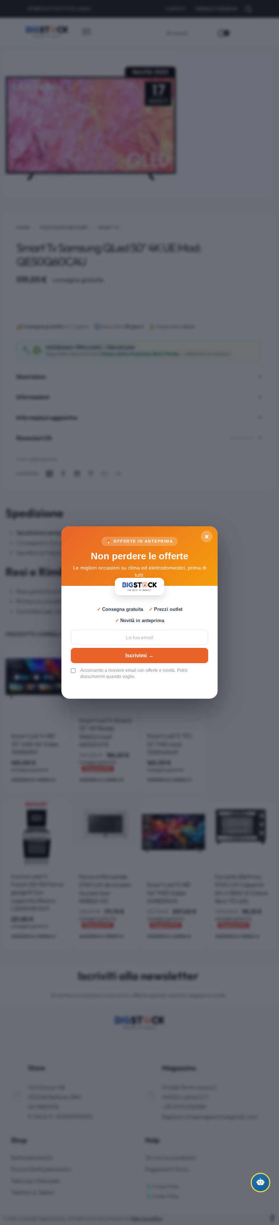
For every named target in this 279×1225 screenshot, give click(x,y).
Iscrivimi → (139, 655)
